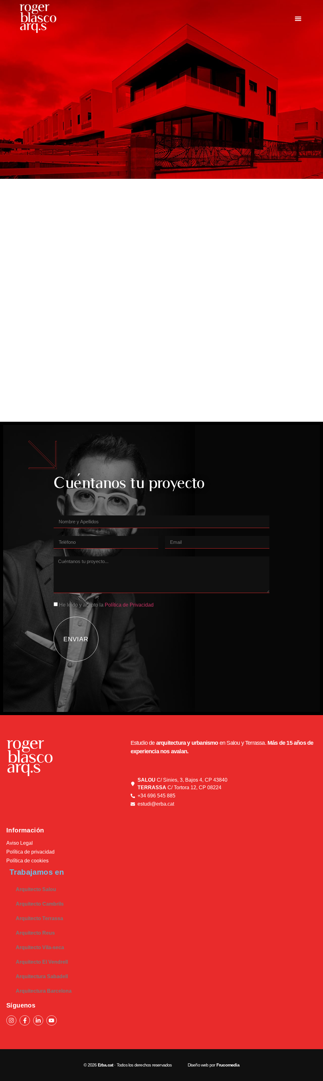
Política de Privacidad (129, 605)
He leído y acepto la (106, 605)
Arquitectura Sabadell (42, 976)
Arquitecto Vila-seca (40, 947)
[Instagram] (11, 1020)
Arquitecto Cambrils (40, 904)
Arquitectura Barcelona (44, 991)
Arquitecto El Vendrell (42, 962)
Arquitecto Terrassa (39, 918)
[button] (298, 19)
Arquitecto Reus (35, 933)
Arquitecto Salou (36, 889)
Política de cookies (27, 860)
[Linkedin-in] (38, 1020)
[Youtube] (51, 1020)
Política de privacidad (30, 852)
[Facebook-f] (25, 1020)
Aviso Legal (19, 843)
